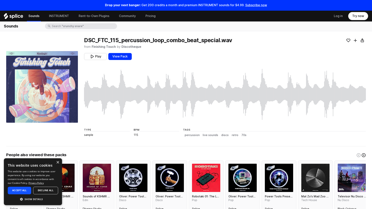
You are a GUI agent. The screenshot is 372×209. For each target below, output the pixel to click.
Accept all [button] (19, 190)
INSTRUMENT (59, 16)
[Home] (13, 17)
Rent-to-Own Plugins (94, 16)
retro (235, 135)
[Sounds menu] (42, 16)
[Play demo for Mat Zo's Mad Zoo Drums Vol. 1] (315, 177)
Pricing (151, 16)
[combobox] (84, 26)
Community (127, 16)
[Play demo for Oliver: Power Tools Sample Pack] (133, 177)
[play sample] (225, 94)
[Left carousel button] (358, 155)
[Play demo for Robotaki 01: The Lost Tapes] (206, 177)
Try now (358, 16)
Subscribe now (256, 5)
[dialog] (33, 181)
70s (243, 135)
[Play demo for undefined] (42, 87)
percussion (192, 135)
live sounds (210, 135)
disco (225, 135)
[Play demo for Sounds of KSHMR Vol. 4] (96, 177)
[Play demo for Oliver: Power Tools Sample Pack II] (169, 177)
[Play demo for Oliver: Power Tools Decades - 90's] (242, 177)
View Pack (120, 56)
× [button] (57, 162)
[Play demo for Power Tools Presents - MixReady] (279, 177)
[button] (33, 199)
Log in (338, 16)
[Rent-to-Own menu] (112, 16)
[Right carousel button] (363, 155)
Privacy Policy (36, 183)
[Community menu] (138, 16)
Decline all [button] (45, 190)
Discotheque (131, 47)
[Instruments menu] (72, 16)
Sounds (33, 16)
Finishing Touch (104, 47)
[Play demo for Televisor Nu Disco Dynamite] (351, 177)
